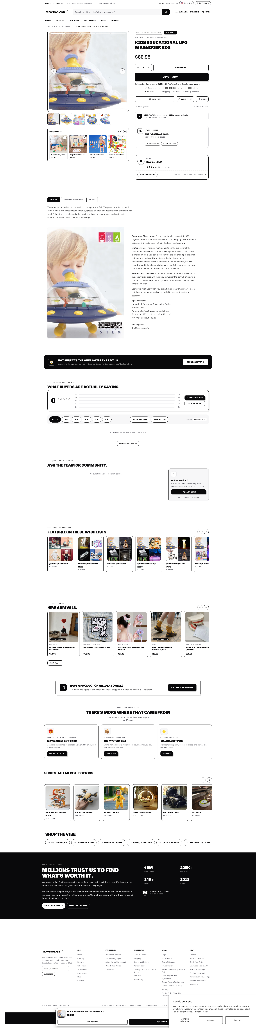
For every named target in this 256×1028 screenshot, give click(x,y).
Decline (237, 1020)
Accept (210, 1020)
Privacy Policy (201, 1011)
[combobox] (98, 499)
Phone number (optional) (104, 493)
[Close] (165, 463)
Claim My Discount (128, 527)
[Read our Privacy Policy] (163, 513)
